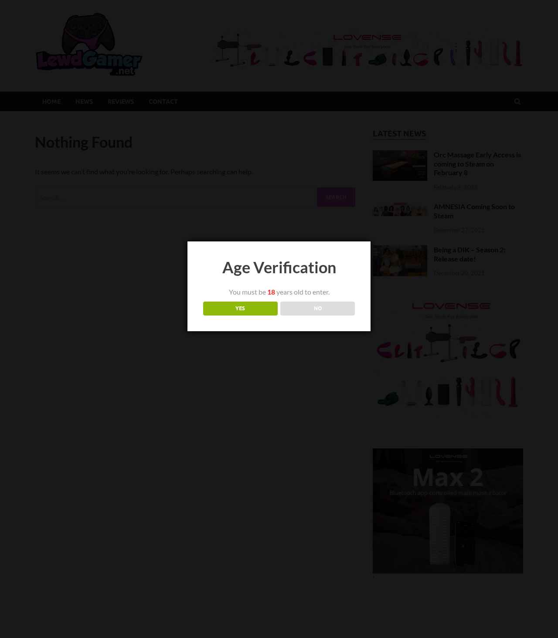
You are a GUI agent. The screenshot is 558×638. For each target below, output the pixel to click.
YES (240, 308)
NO (318, 308)
